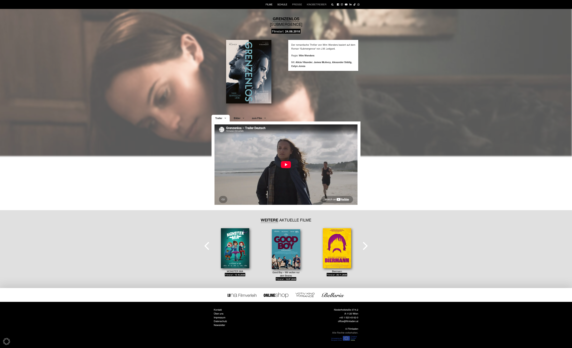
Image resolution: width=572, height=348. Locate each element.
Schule (282, 4)
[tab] (221, 118)
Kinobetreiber (317, 4)
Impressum (219, 317)
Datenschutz (220, 321)
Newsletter (219, 325)
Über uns (218, 313)
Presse (297, 4)
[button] (6, 341)
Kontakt (218, 309)
